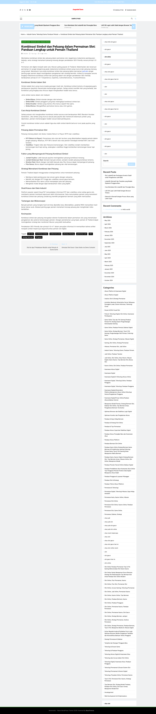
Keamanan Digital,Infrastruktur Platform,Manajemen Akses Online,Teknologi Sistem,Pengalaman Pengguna (118, 392)
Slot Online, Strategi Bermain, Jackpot (116, 616)
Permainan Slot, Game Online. (113, 510)
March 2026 (108, 228)
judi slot (85, 71)
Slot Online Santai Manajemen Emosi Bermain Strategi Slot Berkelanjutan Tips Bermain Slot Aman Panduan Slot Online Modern (118, 574)
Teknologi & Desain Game (112, 647)
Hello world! (126, 209)
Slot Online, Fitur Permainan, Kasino (115, 580)
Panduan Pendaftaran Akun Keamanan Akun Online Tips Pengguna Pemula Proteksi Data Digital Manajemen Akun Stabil (120, 471)
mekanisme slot (55, 234)
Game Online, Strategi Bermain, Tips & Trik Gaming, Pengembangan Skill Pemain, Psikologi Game (119, 333)
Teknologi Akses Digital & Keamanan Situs (117, 654)
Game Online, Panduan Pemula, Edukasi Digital (119, 327)
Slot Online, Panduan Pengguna (114, 603)
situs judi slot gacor (111, 525)
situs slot (107, 537)
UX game (39, 237)
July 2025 (107, 247)
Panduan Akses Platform (112, 440)
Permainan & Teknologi (111, 488)
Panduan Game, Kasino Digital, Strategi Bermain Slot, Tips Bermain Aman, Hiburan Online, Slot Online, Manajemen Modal (119, 459)
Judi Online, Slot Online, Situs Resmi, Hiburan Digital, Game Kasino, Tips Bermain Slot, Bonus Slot (119, 360)
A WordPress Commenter (112, 209)
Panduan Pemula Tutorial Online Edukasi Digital (119, 465)
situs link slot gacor (111, 42)
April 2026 (108, 224)
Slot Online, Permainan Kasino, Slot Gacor (117, 612)
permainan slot (81, 234)
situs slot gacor (109, 72)
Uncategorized (109, 692)
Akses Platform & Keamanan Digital (115, 291)
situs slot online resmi (111, 548)
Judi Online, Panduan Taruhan (113, 354)
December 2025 (109, 239)
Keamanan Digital (110, 373)
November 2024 (109, 276)
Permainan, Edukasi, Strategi (113, 514)
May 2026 (107, 220)
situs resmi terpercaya (111, 533)
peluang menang (68, 234)
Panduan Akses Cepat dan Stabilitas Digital (118, 430)
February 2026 (109, 232)
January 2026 (108, 235)
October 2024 (109, 280)
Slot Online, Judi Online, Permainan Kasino (117, 591)
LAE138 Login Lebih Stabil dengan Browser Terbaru (109, 2)
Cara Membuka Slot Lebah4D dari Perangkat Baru (63, 25)
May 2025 (107, 254)
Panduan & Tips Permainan (113, 426)
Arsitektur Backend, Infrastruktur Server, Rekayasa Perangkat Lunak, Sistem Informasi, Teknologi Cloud (120, 304)
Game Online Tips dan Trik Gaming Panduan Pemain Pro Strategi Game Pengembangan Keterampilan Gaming (118, 322)
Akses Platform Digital (111, 295)
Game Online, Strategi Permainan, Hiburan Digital (119, 339)
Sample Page (76, 18)
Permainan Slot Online (111, 501)
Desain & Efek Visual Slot (112, 310)
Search (105, 161)
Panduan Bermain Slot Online (113, 443)
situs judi (107, 518)
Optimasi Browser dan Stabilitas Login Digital (118, 411)
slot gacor (108, 49)
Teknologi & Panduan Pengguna (114, 650)
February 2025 (109, 265)
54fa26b (25, 53)
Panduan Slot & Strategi (112, 480)
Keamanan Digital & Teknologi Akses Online (118, 377)
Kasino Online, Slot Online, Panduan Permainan (119, 365)
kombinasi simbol (41, 234)
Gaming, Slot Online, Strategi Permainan (116, 343)
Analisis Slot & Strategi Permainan (115, 298)
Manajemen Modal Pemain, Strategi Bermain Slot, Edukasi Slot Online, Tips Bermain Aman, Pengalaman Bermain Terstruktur (119, 406)
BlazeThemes (90, 710)
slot (106, 87)
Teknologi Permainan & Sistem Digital (116, 671)
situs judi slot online (111, 529)
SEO (90, 234)
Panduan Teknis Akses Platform (114, 484)
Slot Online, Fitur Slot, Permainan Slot (116, 584)
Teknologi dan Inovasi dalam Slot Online (117, 658)
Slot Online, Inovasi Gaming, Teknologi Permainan (119, 588)
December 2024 (109, 273)
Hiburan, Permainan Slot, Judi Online (115, 346)
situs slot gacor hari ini (111, 79)
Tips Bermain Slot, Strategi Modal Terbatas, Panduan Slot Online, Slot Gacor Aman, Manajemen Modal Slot (118, 686)
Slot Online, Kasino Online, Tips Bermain (117, 595)
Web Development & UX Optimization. (116, 696)
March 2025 (108, 261)
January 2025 (108, 269)
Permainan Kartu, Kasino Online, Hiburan (117, 497)
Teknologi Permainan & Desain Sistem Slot (117, 667)
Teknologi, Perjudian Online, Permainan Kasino (118, 675)
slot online (108, 563)
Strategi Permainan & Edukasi (113, 639)
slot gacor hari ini (110, 559)
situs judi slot (109, 522)
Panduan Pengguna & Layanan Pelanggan (117, 476)
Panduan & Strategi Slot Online (114, 423)
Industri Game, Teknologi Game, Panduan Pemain (36, 42)
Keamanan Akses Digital (112, 369)
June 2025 (108, 250)
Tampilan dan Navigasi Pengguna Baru (116, 643)
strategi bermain (28, 237)
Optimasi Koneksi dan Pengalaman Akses (117, 415)
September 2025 (109, 243)
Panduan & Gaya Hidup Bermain (114, 419)
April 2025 (108, 258)
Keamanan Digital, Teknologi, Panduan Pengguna (119, 386)
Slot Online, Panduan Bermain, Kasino (116, 599)
